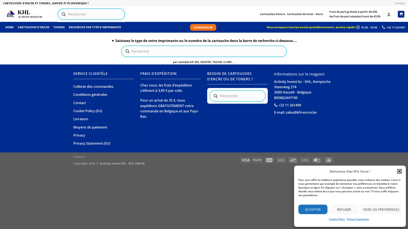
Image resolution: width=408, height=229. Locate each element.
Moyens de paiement (90, 127)
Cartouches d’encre (34, 27)
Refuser (344, 209)
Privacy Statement (358, 219)
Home (9, 27)
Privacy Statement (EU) (91, 143)
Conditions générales (90, 94)
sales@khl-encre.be (301, 112)
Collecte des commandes (93, 86)
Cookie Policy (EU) (87, 111)
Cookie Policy (337, 219)
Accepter (313, 209)
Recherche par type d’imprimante (95, 27)
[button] (399, 171)
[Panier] (401, 14)
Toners (59, 27)
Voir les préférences (381, 209)
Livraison (80, 119)
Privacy (79, 135)
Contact (400, 3)
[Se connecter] (389, 14)
